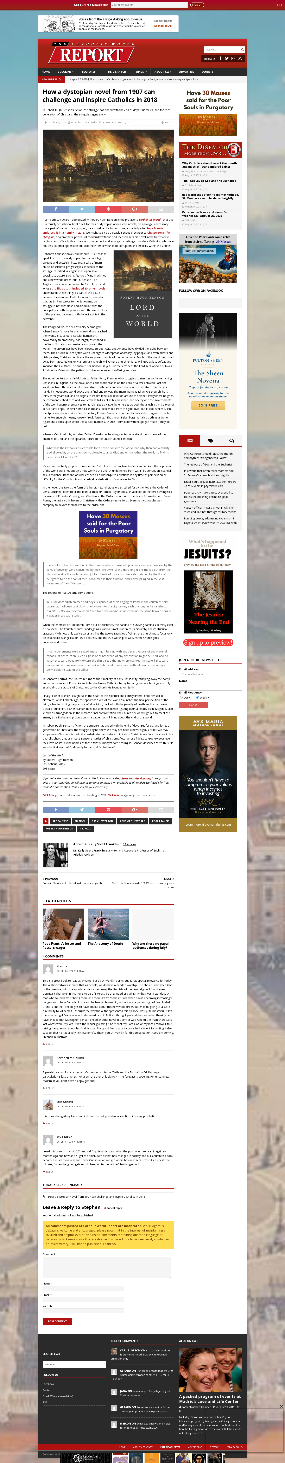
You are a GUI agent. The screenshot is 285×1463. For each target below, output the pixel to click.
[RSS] (240, 58)
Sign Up (197, 5)
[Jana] (114, 1393)
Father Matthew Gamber (196, 1407)
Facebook (48, 1384)
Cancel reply (114, 1208)
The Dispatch (116, 71)
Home (46, 71)
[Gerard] (114, 1372)
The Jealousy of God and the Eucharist (209, 181)
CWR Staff (190, 220)
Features (89, 71)
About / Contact (143, 1447)
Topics (139, 71)
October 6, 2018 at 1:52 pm (70, 1106)
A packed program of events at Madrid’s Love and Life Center (210, 1399)
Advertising (195, 1447)
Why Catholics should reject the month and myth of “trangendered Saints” (209, 164)
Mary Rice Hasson (194, 171)
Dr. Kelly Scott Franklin (84, 122)
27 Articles (129, 844)
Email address (189, 669)
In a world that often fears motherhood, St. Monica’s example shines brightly (210, 196)
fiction (80, 821)
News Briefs (49, 79)
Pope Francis (160, 821)
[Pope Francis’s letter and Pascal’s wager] (63, 924)
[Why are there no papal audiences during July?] (153, 924)
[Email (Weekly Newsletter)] (233, 58)
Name (47, 1283)
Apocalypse (60, 821)
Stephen (62, 966)
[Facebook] (220, 58)
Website (48, 1306)
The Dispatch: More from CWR (210, 150)
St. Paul (85, 828)
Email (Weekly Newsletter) (58, 1396)
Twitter (47, 1390)
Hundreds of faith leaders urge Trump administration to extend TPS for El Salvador (142, 1375)
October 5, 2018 (57, 122)
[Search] (242, 49)
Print (167, 122)
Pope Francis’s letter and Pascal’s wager (62, 945)
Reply (50, 1044)
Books (107, 122)
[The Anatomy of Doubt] (108, 924)
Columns (64, 71)
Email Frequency (190, 692)
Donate (207, 71)
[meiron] (114, 1425)
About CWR (163, 71)
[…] (200, 1433)
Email (46, 1295)
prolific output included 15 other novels (78, 288)
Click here (48, 795)
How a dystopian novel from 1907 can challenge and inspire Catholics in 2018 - (97, 1196)
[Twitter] (227, 58)
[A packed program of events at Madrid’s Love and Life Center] (210, 1370)
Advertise (186, 71)
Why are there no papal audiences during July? (150, 945)
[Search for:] (222, 49)
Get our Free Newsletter (91, 5)
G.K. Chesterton (102, 821)
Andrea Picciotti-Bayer (216, 171)
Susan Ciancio (192, 202)
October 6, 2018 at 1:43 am (70, 971)
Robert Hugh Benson (59, 828)
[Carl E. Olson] (114, 1352)
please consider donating (136, 778)
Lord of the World (132, 821)
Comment (49, 1254)
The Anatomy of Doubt (105, 943)
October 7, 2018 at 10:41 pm (71, 1141)
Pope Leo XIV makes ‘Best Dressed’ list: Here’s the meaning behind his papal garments (208, 497)
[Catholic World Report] (142, 65)
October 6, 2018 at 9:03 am (70, 1062)
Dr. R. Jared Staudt (194, 185)
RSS (45, 1402)
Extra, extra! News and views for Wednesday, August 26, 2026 (205, 214)
